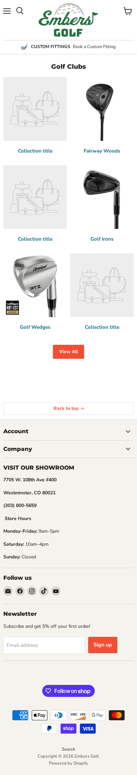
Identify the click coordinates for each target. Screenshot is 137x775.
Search (68, 749)
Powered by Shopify (68, 763)
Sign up (102, 645)
